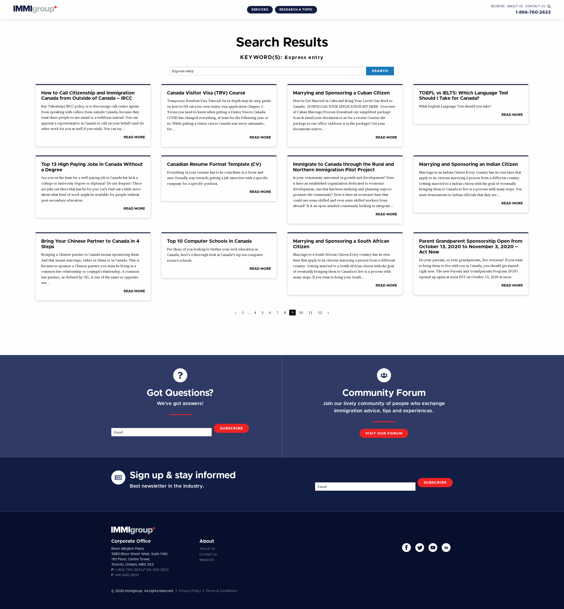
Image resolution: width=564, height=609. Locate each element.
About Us (515, 6)
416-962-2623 (157, 570)
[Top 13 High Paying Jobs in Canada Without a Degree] (93, 187)
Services (259, 9)
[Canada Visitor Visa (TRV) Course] (218, 116)
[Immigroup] (35, 10)
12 (320, 312)
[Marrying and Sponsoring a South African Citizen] (345, 264)
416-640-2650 (127, 575)
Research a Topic (296, 9)
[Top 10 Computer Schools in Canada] (218, 255)
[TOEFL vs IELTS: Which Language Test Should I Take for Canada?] (471, 104)
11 (310, 312)
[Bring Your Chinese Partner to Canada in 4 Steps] (93, 266)
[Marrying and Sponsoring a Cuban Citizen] (345, 116)
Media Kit (206, 560)
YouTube (433, 547)
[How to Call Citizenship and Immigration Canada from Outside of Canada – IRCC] (93, 115)
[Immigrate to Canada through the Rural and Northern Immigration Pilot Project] (345, 190)
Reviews (498, 6)
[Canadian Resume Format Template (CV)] (218, 178)
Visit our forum (384, 433)
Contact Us (535, 6)
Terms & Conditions (221, 591)
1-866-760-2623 (533, 12)
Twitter (419, 547)
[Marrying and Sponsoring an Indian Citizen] (471, 184)
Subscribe (231, 428)
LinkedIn (446, 547)
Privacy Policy (190, 591)
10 (301, 312)
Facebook (406, 547)
